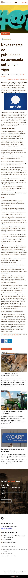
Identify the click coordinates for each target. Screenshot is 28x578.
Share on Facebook (2, 341)
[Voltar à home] (6, 3)
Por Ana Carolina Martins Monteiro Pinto (17, 79)
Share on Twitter (6, 341)
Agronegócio (4, 352)
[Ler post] (14, 371)
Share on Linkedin (10, 341)
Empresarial (5, 33)
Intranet (24, 2)
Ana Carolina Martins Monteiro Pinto (10, 334)
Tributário (4, 428)
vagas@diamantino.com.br (7, 528)
